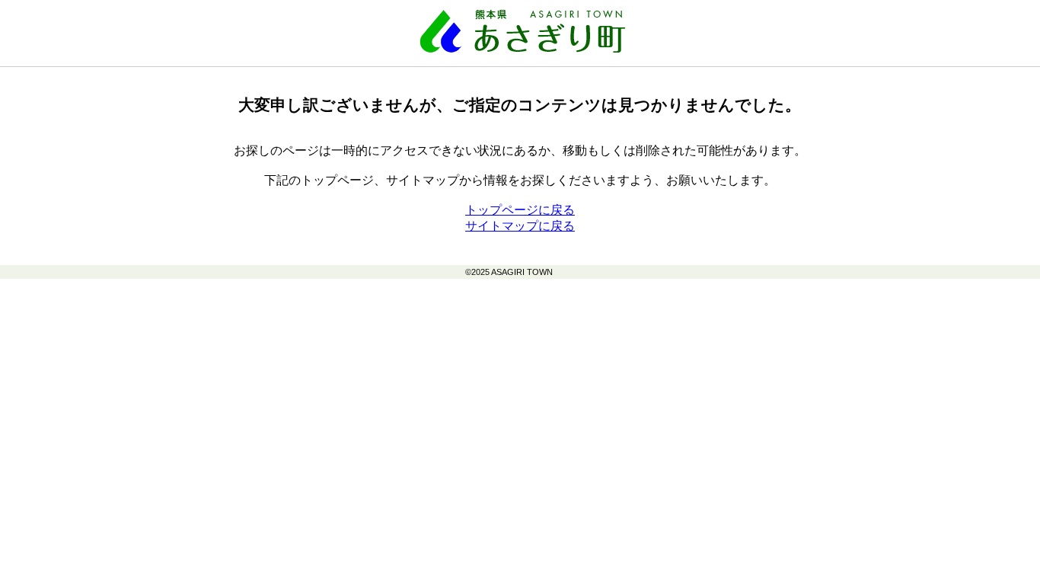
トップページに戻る (520, 209)
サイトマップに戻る (520, 225)
